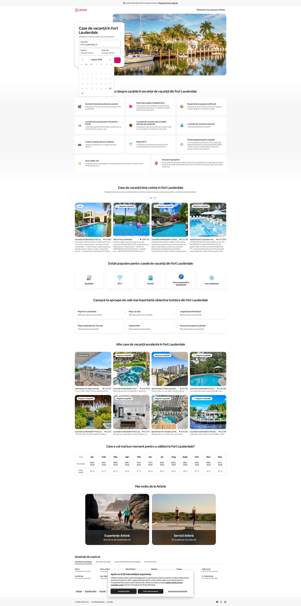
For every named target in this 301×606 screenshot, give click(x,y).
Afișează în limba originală (168, 3)
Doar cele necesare (150, 591)
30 (110, 88)
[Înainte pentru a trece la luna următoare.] (110, 59)
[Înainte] (155, 198)
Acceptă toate (123, 591)
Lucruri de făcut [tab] (150, 562)
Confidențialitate (98, 602)
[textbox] (89, 52)
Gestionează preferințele (177, 591)
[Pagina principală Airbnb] (81, 10)
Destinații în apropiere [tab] (83, 562)
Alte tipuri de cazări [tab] (103, 562)
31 (82, 93)
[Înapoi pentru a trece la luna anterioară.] (83, 59)
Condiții (110, 602)
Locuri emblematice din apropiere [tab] (127, 562)
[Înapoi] (146, 198)
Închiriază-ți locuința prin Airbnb (211, 10)
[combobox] (100, 44)
